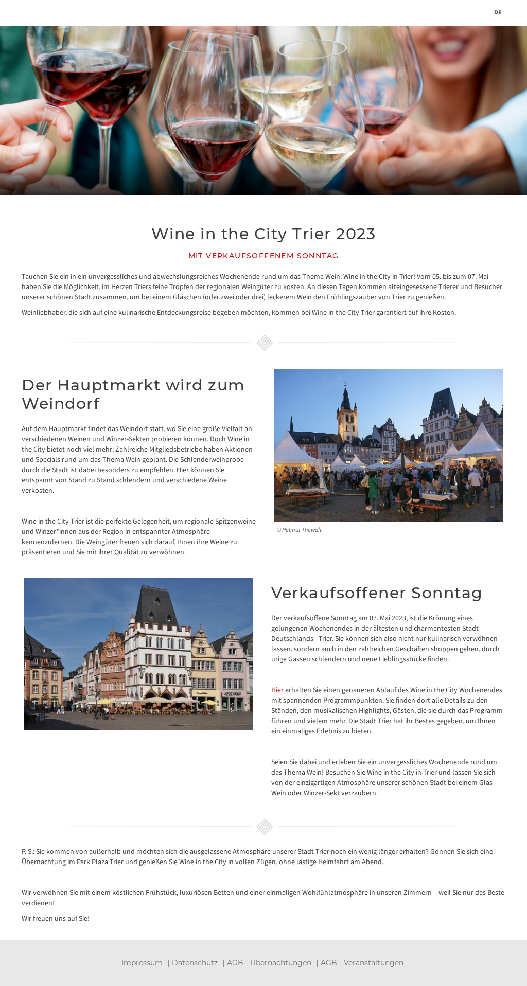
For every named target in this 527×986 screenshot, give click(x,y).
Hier (277, 689)
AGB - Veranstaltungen (362, 962)
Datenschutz (195, 962)
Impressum (142, 962)
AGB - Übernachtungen (269, 962)
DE (498, 12)
